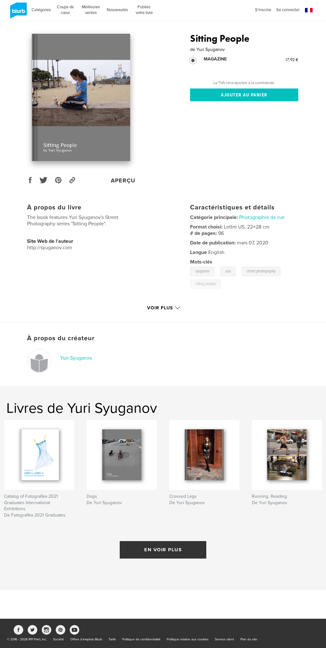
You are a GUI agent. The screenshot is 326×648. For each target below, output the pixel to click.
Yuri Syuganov (76, 358)
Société (58, 639)
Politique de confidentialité (141, 639)
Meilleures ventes (91, 9)
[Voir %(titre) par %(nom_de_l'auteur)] (81, 97)
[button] (309, 10)
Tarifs (112, 639)
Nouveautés (117, 9)
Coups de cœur (65, 9)
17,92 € (291, 59)
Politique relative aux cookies (188, 639)
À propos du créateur (61, 338)
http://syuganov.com (49, 247)
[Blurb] (17, 13)
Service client (224, 639)
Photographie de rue (262, 217)
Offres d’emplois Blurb (86, 639)
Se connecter (288, 9)
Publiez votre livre (144, 9)
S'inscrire (263, 9)
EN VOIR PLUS (163, 550)
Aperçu (123, 180)
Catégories (41, 9)
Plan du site (248, 639)
